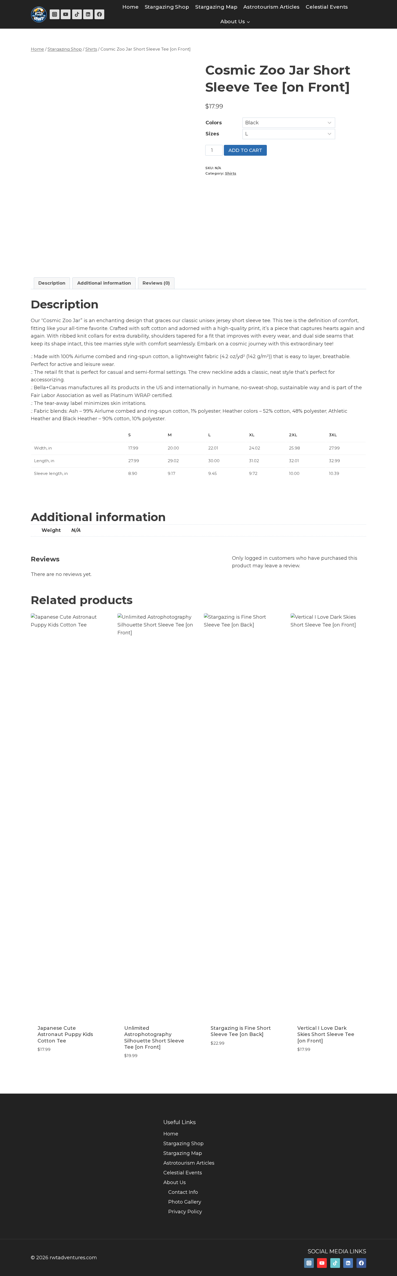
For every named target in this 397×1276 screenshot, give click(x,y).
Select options (57, 1065)
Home (130, 7)
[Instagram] (54, 14)
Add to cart (245, 150)
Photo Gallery (184, 1202)
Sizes (212, 134)
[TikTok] (77, 14)
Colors (214, 123)
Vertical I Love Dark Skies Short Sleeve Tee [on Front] (325, 1034)
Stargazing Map (216, 7)
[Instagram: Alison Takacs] (309, 1263)
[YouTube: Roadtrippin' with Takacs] (322, 1263)
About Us (174, 1182)
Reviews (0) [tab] (156, 283)
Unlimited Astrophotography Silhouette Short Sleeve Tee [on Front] (154, 1037)
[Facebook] (99, 14)
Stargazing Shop (167, 7)
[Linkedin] (88, 14)
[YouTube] (65, 14)
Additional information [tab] (104, 283)
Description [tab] (51, 283)
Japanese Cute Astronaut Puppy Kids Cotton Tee (65, 1034)
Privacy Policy (185, 1212)
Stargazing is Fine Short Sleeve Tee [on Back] (241, 1031)
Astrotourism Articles (271, 7)
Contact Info (183, 1192)
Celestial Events (327, 7)
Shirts (230, 173)
